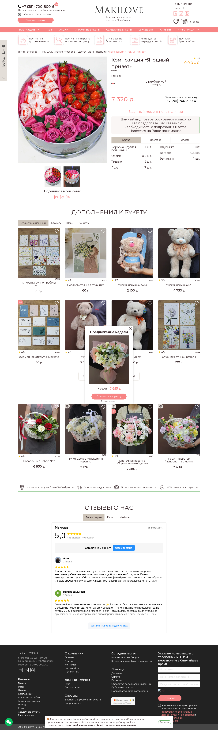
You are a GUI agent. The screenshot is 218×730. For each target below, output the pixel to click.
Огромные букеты (87, 29)
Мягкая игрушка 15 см (132, 285)
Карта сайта (72, 668)
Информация (187, 29)
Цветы (22, 690)
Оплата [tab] (185, 139)
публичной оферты (182, 714)
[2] (188, 62)
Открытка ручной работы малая (39, 284)
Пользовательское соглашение (130, 691)
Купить (39, 296)
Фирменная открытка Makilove (39, 357)
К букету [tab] (56, 223)
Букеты (22, 683)
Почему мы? (72, 671)
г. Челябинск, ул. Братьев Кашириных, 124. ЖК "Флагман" (36, 659)
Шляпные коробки (29, 697)
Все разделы (27, 29)
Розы (49, 29)
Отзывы (165, 29)
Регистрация (72, 687)
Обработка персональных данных (131, 684)
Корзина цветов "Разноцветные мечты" (179, 460)
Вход (67, 684)
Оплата (115, 676)
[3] (192, 62)
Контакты (70, 664)
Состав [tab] (126, 139)
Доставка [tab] (155, 139)
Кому (21, 708)
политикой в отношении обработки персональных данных (101, 725)
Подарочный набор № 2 (39, 461)
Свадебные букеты (119, 29)
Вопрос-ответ (73, 703)
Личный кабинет (182, 3)
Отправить (169, 698)
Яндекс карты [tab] (94, 517)
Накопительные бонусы (125, 657)
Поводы (22, 704)
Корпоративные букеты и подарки (131, 661)
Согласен (164, 722)
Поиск (176, 8)
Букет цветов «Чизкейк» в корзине (85, 460)
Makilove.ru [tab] (126, 517)
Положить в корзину (109, 396)
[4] (195, 62)
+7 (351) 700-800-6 (38, 6)
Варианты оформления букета (83, 699)
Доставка (116, 673)
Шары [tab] (69, 223)
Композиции (25, 693)
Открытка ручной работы (179, 357)
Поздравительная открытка (85, 285)
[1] (185, 62)
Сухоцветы (146, 29)
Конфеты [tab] (84, 223)
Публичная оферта (122, 687)
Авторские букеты (29, 701)
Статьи (69, 661)
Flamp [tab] (110, 517)
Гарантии (117, 680)
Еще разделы (26, 715)
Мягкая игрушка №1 (179, 285)
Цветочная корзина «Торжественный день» (132, 462)
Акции (63, 29)
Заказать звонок (35, 20)
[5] (198, 62)
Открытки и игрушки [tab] (33, 223)
